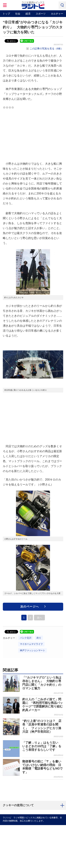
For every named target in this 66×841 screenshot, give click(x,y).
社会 (17, 13)
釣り (39, 638)
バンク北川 (25, 638)
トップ (6, 13)
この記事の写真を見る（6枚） (46, 48)
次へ (39, 617)
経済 (28, 13)
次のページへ (29, 606)
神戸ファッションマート (32, 650)
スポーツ (41, 13)
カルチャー (57, 13)
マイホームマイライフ (31, 644)
